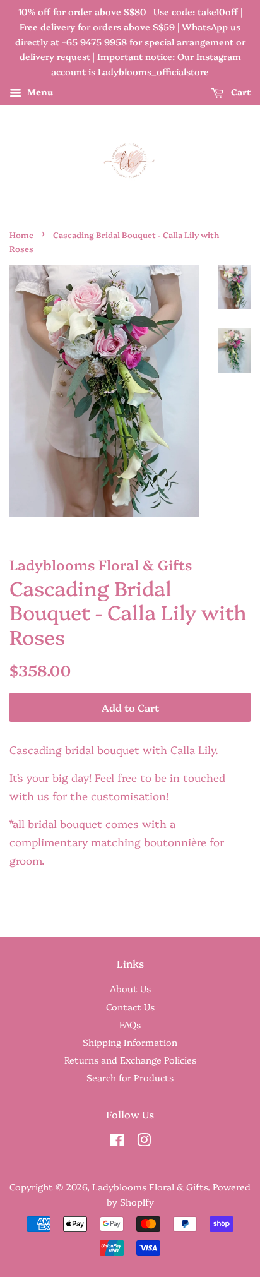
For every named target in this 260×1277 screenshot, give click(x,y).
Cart (239, 91)
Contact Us (130, 1006)
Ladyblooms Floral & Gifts (150, 1186)
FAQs (130, 1024)
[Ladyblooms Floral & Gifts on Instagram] (144, 1142)
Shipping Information (130, 1042)
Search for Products (130, 1077)
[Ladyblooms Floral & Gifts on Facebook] (117, 1142)
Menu (39, 91)
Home (21, 234)
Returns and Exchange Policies (130, 1059)
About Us (130, 988)
